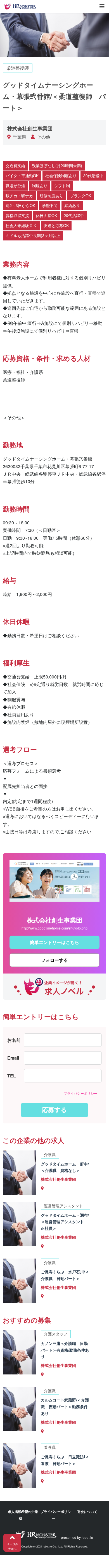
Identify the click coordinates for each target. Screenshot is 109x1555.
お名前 (14, 1040)
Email (13, 1058)
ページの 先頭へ (12, 1546)
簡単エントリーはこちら (54, 942)
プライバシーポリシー (80, 1093)
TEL (11, 1075)
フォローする (54, 960)
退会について (87, 1511)
